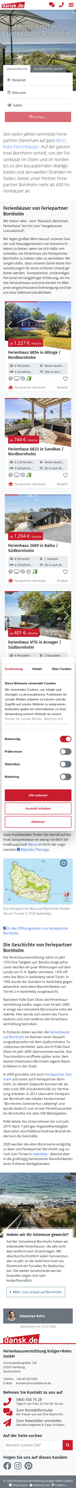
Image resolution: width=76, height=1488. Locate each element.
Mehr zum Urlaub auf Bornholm (37, 1292)
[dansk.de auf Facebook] (7, 1466)
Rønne (33, 844)
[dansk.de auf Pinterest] (28, 1466)
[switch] (65, 751)
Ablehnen (38, 822)
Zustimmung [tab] (14, 669)
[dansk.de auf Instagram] (18, 1466)
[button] (71, 5)
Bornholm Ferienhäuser (35, 143)
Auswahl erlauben (38, 808)
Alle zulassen (38, 795)
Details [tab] (37, 669)
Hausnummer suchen (48, 69)
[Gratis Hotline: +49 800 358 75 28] (61, 5)
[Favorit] (65, 379)
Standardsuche (16, 69)
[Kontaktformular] (52, 5)
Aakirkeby (40, 1154)
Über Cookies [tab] (61, 669)
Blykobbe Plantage (35, 849)
